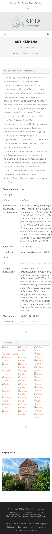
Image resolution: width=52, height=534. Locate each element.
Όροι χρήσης (14, 513)
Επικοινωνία (31, 530)
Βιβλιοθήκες (40, 524)
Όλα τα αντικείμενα (30, 53)
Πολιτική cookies (13, 516)
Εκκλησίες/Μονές (25, 527)
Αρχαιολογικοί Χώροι (23, 524)
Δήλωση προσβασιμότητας (34, 516)
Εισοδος (26, 9)
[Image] (26, 474)
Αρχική (16, 53)
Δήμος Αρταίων (38, 509)
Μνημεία (40, 527)
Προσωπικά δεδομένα (32, 513)
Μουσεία (19, 530)
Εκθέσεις (11, 527)
